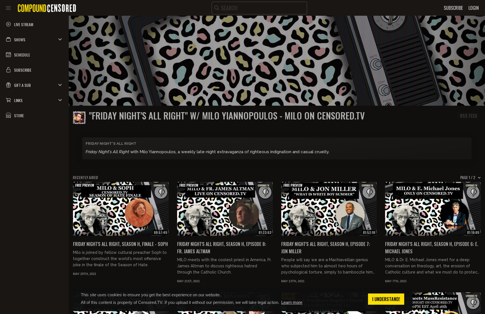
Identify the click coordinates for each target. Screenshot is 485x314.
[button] (34, 39)
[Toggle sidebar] (8, 7)
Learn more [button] (291, 302)
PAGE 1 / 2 (467, 177)
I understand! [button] (386, 299)
